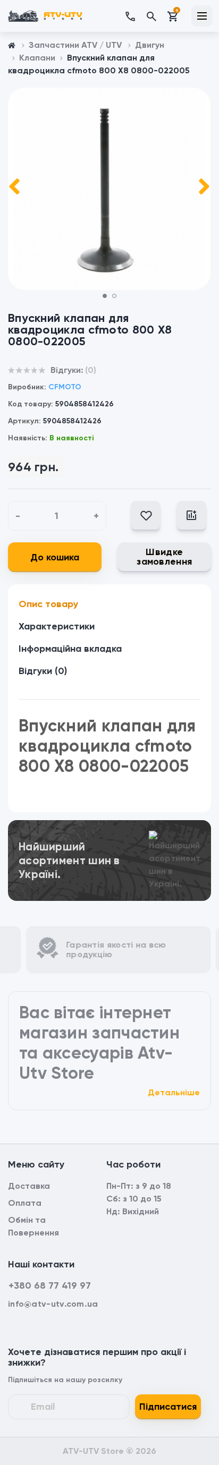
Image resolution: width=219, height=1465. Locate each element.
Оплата (24, 1203)
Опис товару (48, 604)
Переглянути (109, 834)
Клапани (37, 58)
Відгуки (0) (43, 671)
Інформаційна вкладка (70, 648)
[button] (135, 16)
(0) (90, 370)
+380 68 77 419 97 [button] (50, 1285)
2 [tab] (118, 299)
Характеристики (57, 626)
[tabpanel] (109, 189)
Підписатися (168, 1406)
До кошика (54, 557)
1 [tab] (108, 299)
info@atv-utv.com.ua (53, 1304)
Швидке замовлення (164, 556)
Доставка (29, 1186)
